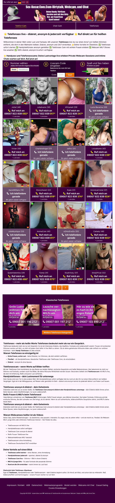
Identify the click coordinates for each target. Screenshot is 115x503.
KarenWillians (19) (16, 190)
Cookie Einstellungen (57, 488)
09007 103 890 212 (92, 322)
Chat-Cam (57, 26)
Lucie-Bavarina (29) (98, 107)
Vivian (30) (16, 148)
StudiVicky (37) (71, 273)
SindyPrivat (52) (99, 273)
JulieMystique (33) (16, 231)
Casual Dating (102, 485)
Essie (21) (71, 190)
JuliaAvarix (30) (43, 107)
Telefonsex (94, 26)
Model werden (70, 485)
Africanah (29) (71, 107)
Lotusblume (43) (99, 148)
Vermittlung (23, 69)
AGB (28, 485)
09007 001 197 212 (58, 322)
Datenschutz (37, 485)
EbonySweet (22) (43, 190)
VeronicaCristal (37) (98, 190)
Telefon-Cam (20, 26)
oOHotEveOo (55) (71, 231)
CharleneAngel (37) (43, 148)
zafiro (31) (71, 148)
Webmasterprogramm (53, 485)
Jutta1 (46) (16, 107)
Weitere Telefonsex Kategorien (57, 332)
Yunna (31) (43, 273)
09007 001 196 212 (25, 322)
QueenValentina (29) (16, 273)
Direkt (14, 69)
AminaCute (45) (43, 231)
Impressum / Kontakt (15, 485)
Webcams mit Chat (86, 485)
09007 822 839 (16, 113)
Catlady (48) (98, 231)
